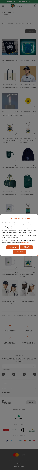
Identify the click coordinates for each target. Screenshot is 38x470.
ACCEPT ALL (19, 251)
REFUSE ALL (13, 247)
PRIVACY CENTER (26, 247)
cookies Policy (25, 242)
